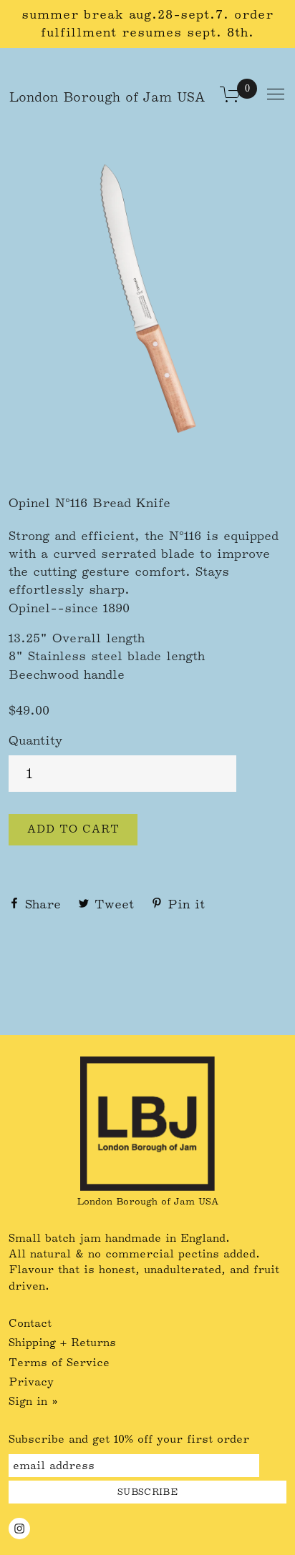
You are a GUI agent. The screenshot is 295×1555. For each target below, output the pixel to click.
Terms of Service (59, 1362)
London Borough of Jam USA (107, 97)
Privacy (31, 1381)
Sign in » (33, 1401)
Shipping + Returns (62, 1342)
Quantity (35, 740)
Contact (30, 1323)
